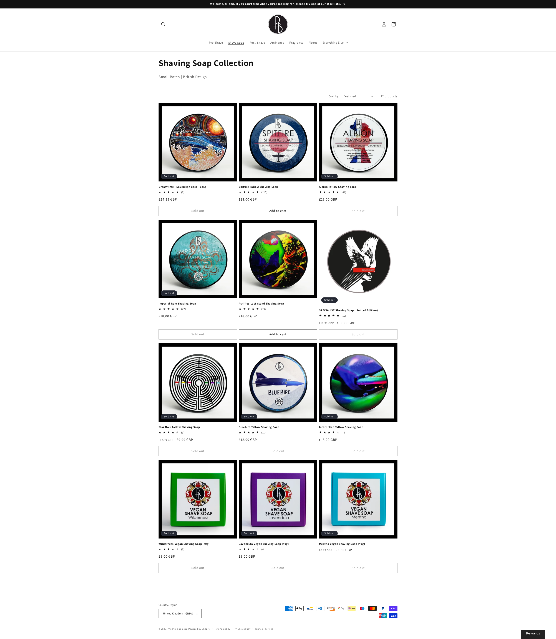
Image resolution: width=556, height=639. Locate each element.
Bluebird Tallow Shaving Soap (259, 427)
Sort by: (334, 96)
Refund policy (222, 628)
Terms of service (264, 628)
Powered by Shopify (199, 629)
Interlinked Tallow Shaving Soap (341, 427)
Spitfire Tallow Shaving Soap (258, 187)
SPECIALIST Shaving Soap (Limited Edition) (348, 310)
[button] (163, 24)
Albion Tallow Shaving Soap (338, 187)
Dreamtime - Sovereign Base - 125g (183, 187)
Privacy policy (243, 628)
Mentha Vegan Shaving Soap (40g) (342, 544)
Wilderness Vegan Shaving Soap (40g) (184, 544)
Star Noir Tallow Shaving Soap (179, 427)
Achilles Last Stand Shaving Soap (261, 303)
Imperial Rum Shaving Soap (177, 303)
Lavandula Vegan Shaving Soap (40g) (264, 544)
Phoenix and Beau (177, 629)
